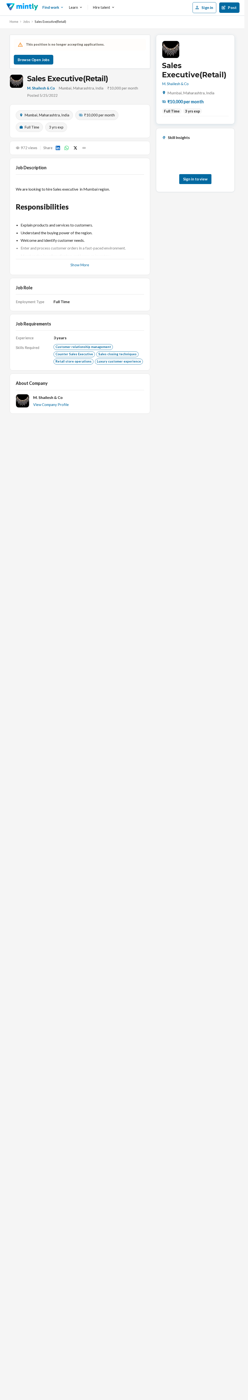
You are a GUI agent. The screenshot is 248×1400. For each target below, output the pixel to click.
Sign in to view (195, 179)
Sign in (207, 7)
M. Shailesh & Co (41, 88)
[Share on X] (75, 148)
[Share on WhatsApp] (66, 148)
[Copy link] (84, 148)
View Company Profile (51, 404)
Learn (73, 7)
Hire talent (101, 7)
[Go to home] (22, 7)
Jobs (26, 22)
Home (14, 22)
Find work (50, 7)
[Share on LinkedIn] (58, 148)
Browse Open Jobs (33, 59)
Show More (79, 265)
